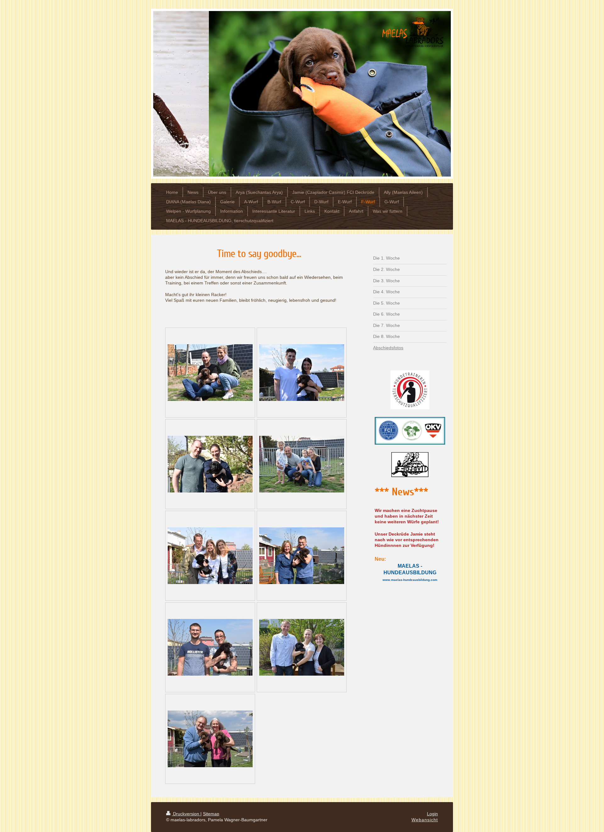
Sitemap (211, 813)
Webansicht (424, 819)
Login (432, 813)
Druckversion (186, 813)
